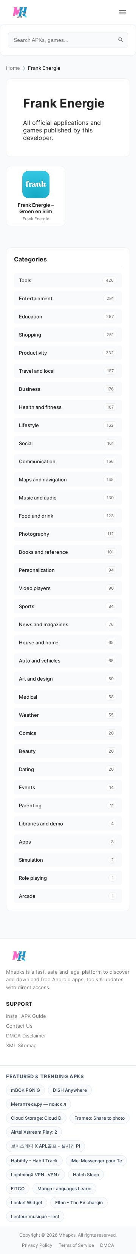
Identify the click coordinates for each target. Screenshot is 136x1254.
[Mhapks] (20, 12)
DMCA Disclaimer (26, 1036)
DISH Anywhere (70, 1090)
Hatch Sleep (86, 1174)
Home (13, 68)
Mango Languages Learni (64, 1188)
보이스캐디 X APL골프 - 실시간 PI (45, 1146)
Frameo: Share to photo (99, 1118)
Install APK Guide (26, 1016)
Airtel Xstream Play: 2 (34, 1132)
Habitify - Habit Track (34, 1160)
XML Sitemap (21, 1045)
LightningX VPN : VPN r (35, 1174)
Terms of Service (76, 1245)
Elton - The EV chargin (79, 1202)
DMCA (107, 1245)
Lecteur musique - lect (35, 1216)
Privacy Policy (37, 1245)
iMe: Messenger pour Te (96, 1160)
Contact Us (19, 1026)
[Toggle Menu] (122, 12)
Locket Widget (26, 1202)
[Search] (120, 40)
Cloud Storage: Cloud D (36, 1118)
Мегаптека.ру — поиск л (38, 1104)
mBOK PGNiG (25, 1090)
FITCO (18, 1188)
